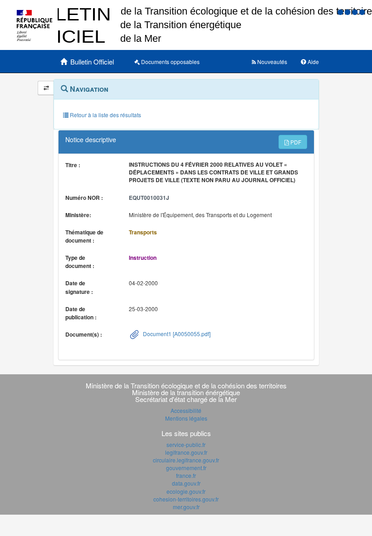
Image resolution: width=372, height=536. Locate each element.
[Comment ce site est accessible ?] (341, 11)
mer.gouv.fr (186, 507)
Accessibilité (186, 410)
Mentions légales (186, 418)
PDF (295, 142)
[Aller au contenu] (348, 11)
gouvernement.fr (186, 467)
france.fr (186, 475)
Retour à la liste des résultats (105, 115)
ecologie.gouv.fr (186, 491)
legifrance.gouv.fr (186, 452)
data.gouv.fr (186, 483)
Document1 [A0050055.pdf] (176, 333)
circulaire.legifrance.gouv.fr (186, 460)
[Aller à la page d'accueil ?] (362, 11)
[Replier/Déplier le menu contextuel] (46, 88)
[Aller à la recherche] (355, 11)
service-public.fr (186, 444)
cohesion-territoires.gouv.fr (186, 499)
